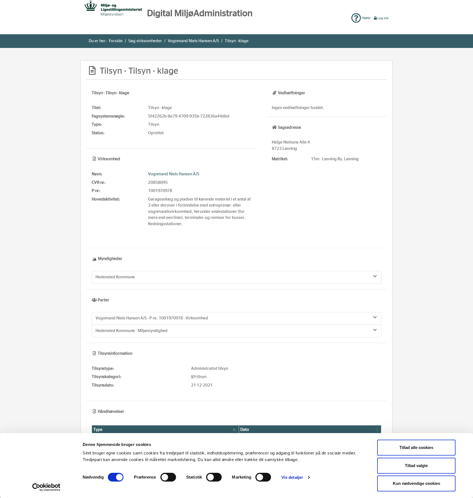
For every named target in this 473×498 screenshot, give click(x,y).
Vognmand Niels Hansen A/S (193, 41)
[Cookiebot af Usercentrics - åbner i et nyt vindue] (46, 487)
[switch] (168, 477)
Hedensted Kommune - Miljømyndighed (132, 331)
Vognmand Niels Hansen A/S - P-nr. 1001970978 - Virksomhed (152, 318)
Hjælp (365, 17)
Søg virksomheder (145, 41)
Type (97, 430)
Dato (244, 430)
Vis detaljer (292, 477)
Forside (116, 41)
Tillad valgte (416, 465)
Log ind (382, 18)
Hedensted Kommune (115, 277)
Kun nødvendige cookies (416, 483)
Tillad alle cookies (416, 447)
